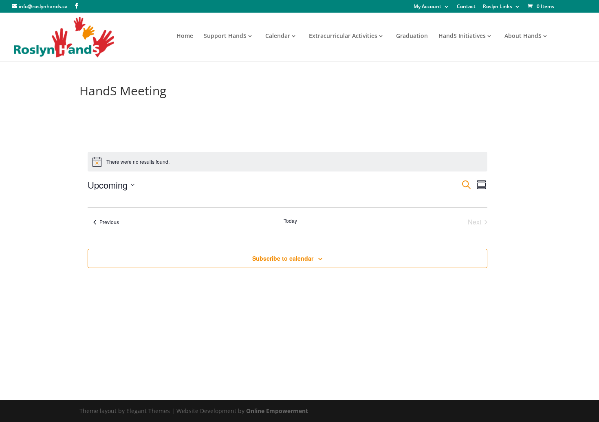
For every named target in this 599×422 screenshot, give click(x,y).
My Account (427, 7)
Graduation (412, 36)
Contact (466, 7)
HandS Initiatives (462, 36)
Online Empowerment (277, 411)
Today (290, 221)
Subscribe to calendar (282, 258)
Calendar (277, 36)
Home (184, 36)
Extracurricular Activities (343, 36)
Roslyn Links (497, 7)
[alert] (288, 161)
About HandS (523, 36)
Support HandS (225, 36)
